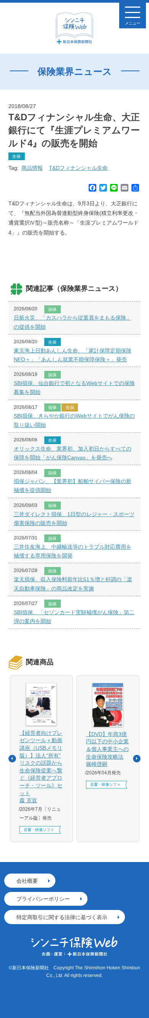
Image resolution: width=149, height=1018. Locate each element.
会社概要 (27, 881)
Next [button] (137, 758)
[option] (41, 758)
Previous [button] (12, 758)
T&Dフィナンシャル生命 (78, 168)
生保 (16, 156)
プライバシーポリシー (43, 899)
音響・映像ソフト (39, 830)
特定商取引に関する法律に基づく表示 (61, 917)
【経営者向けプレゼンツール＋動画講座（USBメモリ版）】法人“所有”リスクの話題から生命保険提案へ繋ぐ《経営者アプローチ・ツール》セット (40, 766)
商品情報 (32, 168)
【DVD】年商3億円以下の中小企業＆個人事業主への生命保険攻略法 (107, 749)
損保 (52, 309)
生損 (70, 407)
